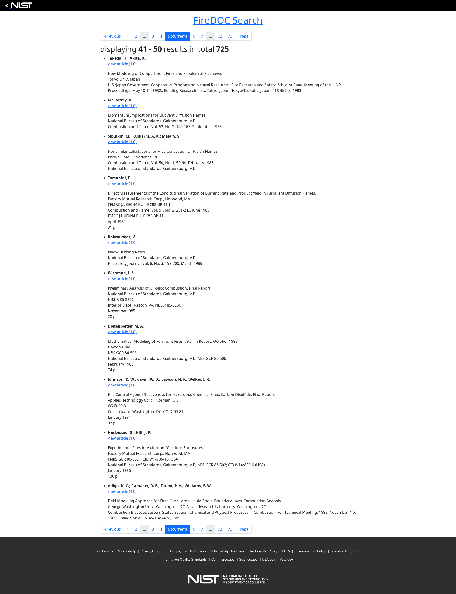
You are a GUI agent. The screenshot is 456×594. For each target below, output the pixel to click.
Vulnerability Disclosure (227, 551)
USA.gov (268, 559)
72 (220, 36)
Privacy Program (152, 551)
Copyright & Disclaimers (188, 551)
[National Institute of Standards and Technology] (18, 6)
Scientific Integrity (344, 551)
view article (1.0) (122, 64)
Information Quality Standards (184, 559)
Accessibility (127, 551)
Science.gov (248, 559)
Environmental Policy (310, 551)
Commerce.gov (222, 559)
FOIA (286, 551)
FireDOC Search (228, 20)
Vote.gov (286, 559)
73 (230, 36)
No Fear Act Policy (263, 551)
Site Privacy (104, 551)
